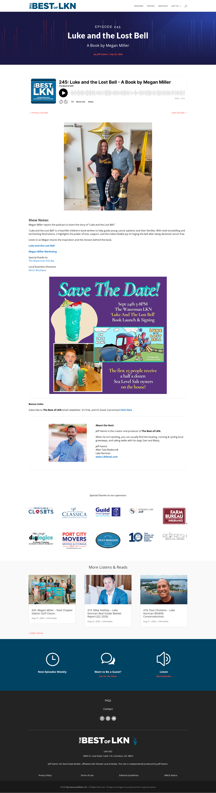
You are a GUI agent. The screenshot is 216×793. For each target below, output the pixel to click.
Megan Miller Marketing (43, 251)
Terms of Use (87, 775)
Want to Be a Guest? (107, 672)
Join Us (175, 6)
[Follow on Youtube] (114, 718)
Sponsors (163, 6)
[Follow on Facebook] (102, 718)
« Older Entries (36, 633)
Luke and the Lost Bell (42, 245)
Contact (108, 709)
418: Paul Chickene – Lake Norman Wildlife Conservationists (159, 613)
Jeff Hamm (102, 54)
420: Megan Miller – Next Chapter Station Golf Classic (52, 611)
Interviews (52, 618)
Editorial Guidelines (129, 775)
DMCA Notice (170, 775)
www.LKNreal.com (107, 456)
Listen (164, 672)
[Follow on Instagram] (108, 718)
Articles (151, 6)
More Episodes (163, 676)
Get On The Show (108, 676)
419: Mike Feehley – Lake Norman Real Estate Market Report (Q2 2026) (104, 613)
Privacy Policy (45, 775)
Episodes (138, 6)
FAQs (108, 700)
